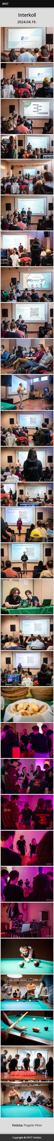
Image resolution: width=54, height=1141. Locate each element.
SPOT (5, 3)
